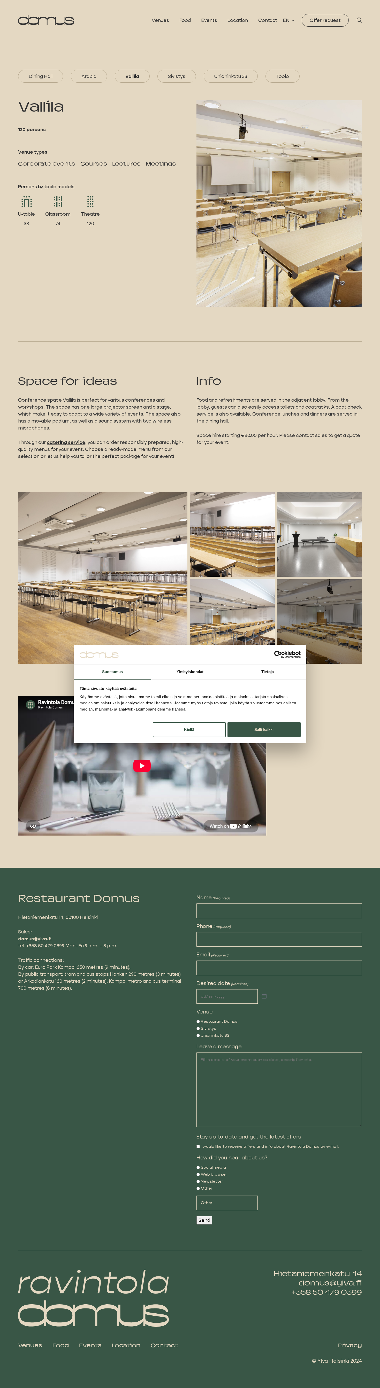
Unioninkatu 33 (230, 76)
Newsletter (212, 1181)
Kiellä (189, 729)
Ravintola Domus (46, 20)
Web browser (214, 1174)
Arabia (88, 76)
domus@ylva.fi (34, 939)
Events (209, 20)
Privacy (350, 1346)
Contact (267, 20)
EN (286, 20)
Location (237, 20)
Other (206, 1188)
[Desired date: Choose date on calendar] (264, 996)
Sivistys (176, 76)
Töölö (282, 76)
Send (204, 1220)
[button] (359, 20)
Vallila (132, 76)
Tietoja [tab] (267, 671)
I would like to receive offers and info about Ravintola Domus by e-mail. (270, 1146)
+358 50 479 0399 (327, 1293)
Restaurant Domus (219, 1021)
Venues (160, 20)
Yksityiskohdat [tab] (190, 671)
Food (185, 20)
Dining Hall (40, 76)
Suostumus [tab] (112, 671)
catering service (66, 442)
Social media (213, 1167)
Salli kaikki (263, 729)
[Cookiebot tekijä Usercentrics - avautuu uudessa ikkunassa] (278, 654)
